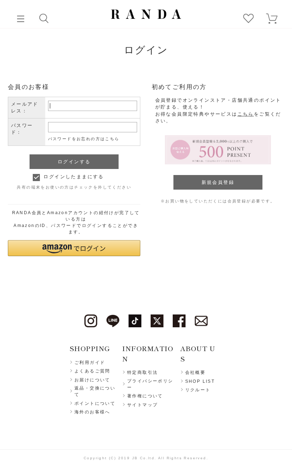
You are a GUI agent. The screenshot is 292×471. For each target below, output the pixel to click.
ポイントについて (94, 403)
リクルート (198, 389)
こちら (246, 114)
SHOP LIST (200, 381)
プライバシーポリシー (150, 384)
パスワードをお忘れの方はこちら (84, 139)
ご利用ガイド (89, 362)
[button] (74, 248)
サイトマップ (142, 404)
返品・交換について (94, 391)
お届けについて (92, 379)
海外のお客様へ (92, 411)
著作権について (145, 395)
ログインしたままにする (73, 176)
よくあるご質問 (92, 371)
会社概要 (195, 372)
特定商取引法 (142, 372)
